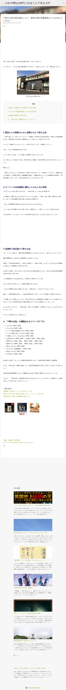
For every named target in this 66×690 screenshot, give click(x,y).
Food (5, 440)
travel (10, 440)
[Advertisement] (33, 44)
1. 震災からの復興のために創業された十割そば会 (22, 107)
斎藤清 (49, 160)
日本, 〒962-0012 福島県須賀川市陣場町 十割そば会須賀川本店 (19, 442)
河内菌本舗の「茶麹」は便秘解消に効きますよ (16, 396)
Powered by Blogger (34, 688)
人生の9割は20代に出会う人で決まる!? (27, 2)
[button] (4, 26)
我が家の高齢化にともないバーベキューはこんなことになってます (30, 532)
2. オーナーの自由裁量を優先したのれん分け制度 (22, 111)
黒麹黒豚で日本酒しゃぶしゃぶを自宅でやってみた (18, 391)
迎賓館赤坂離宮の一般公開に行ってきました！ (25, 640)
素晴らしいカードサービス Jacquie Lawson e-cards (27, 613)
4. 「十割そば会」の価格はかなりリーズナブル (21, 119)
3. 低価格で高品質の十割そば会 (17, 115)
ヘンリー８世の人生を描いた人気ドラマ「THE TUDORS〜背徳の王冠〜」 (32, 505)
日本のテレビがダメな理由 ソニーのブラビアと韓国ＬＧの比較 (29, 668)
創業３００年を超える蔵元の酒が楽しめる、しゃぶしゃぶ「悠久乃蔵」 (23, 394)
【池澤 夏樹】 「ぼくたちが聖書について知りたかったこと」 (29, 560)
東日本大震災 (17, 440)
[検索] (64, 3)
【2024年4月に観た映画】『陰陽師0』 (23, 587)
